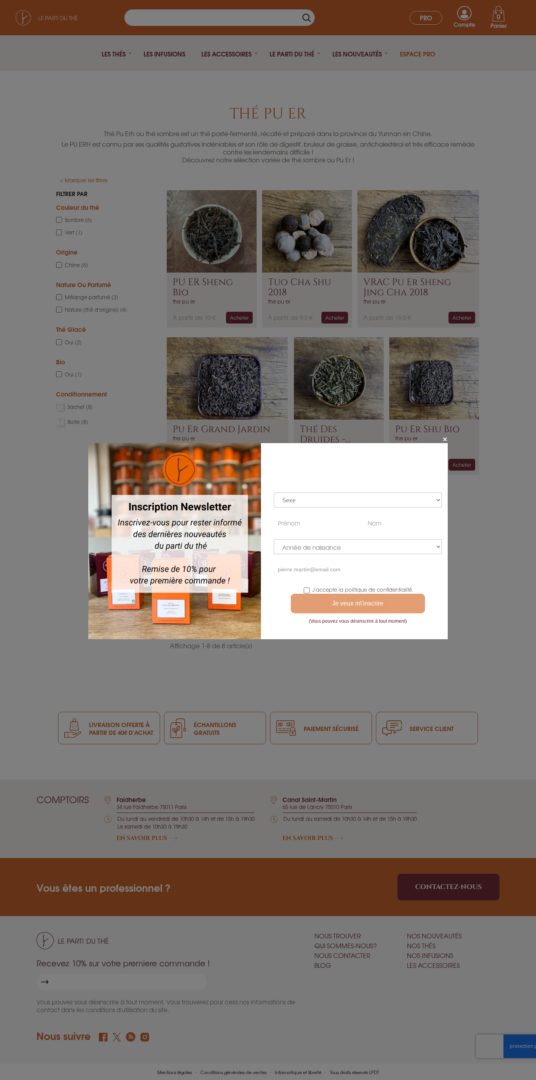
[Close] (445, 439)
